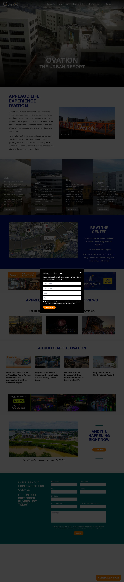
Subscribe (49, 307)
